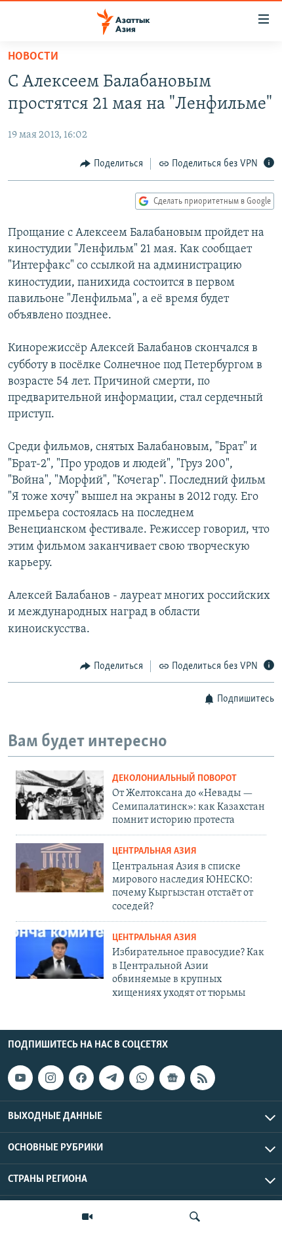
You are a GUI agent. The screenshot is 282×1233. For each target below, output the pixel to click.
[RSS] (202, 1077)
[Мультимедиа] (87, 1216)
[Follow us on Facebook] (81, 1077)
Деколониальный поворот (174, 779)
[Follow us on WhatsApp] (141, 1077)
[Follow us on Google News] (171, 1077)
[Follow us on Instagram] (50, 1077)
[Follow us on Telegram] (111, 1077)
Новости (33, 57)
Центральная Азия (154, 851)
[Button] (111, 163)
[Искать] (194, 1216)
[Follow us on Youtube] (20, 1077)
